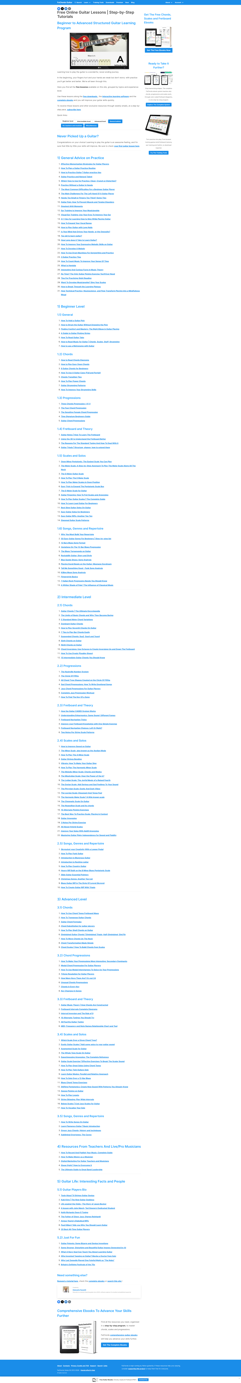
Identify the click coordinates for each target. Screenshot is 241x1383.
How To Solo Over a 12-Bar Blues (76, 1078)
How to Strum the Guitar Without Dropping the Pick (84, 325)
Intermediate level (84, 121)
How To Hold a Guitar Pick (73, 320)
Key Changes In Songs (71, 991)
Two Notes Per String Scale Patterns (77, 732)
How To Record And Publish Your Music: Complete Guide (86, 1153)
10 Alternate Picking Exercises (75, 810)
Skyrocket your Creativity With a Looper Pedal (82, 849)
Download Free (143, 1379)
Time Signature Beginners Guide (75, 416)
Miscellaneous (91, 126)
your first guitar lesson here (126, 146)
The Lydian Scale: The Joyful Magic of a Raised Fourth (85, 780)
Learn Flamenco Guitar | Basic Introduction (80, 1126)
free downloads (90, 96)
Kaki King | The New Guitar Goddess (77, 1200)
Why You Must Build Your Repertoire (77, 534)
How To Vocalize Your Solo (73, 1108)
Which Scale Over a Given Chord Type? (79, 1040)
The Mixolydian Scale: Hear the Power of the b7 (82, 776)
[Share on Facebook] (58, 8)
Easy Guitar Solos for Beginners (75, 512)
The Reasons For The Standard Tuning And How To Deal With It (89, 443)
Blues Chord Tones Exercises (74, 1082)
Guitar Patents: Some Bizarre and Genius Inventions (84, 1243)
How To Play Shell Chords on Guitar (77, 930)
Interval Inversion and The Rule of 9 (77, 1013)
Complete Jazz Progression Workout (77, 693)
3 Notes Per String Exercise (73, 822)
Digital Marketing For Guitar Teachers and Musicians (85, 1161)
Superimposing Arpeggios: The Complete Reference (85, 1057)
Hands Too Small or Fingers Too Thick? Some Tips (83, 198)
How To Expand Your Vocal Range (76, 223)
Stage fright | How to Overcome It (76, 1165)
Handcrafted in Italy (88, 1370)
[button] (78, 2)
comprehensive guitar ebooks (123, 1335)
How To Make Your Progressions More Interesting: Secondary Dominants (94, 961)
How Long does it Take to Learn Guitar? (79, 240)
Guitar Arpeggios (69, 818)
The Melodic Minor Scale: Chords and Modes (81, 772)
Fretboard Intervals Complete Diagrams (79, 1009)
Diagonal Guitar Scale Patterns (75, 520)
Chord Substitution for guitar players (78, 926)
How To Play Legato (70, 1095)
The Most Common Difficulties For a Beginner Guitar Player (88, 189)
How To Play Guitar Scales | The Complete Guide (83, 499)
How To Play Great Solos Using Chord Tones (81, 1065)
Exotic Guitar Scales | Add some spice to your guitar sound (88, 1044)
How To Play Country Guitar (73, 866)
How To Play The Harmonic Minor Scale (79, 767)
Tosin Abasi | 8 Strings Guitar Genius (77, 1195)
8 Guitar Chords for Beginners (74, 368)
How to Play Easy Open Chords (75, 364)
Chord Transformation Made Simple (77, 943)
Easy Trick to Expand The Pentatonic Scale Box (82, 486)
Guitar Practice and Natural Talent (76, 177)
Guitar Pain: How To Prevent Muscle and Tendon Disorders (87, 202)
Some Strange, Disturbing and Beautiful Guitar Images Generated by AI (93, 1248)
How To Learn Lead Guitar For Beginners (79, 503)
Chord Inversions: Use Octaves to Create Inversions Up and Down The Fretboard (98, 649)
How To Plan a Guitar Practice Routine (78, 168)
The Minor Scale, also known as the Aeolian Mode (83, 751)
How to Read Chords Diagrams (75, 360)
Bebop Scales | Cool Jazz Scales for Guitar (80, 1104)
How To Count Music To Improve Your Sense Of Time (85, 261)
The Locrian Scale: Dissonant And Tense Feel (81, 793)
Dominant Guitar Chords (72, 624)
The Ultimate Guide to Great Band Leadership (81, 1169)
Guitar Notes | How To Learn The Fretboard (80, 435)
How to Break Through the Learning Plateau (81, 287)
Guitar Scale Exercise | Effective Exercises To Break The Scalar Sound (93, 1061)
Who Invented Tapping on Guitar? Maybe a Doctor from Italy (88, 1256)
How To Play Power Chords (73, 381)
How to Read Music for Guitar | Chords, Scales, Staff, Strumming (90, 342)
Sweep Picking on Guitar (72, 1091)
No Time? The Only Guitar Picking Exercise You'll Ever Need (88, 274)
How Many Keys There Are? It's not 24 (78, 978)
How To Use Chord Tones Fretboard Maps (80, 913)
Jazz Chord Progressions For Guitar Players (80, 689)
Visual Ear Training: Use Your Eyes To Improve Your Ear (86, 215)
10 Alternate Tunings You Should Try (77, 1018)
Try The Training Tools (158, 153)
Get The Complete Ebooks (115, 1345)
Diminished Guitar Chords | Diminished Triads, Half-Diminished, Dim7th (93, 934)
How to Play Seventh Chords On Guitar (78, 628)
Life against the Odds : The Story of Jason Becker (83, 1204)
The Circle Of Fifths (70, 676)
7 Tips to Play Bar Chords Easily (75, 632)
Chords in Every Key (70, 987)
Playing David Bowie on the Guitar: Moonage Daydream (86, 564)
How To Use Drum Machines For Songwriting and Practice (87, 253)
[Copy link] (69, 8)
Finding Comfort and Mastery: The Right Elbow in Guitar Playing (90, 329)
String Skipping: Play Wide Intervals (77, 1099)
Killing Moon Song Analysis (73, 572)
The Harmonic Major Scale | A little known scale (82, 797)
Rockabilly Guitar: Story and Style (76, 555)
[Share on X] (62, 8)
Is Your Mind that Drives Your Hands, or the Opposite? (85, 232)
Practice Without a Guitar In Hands (77, 185)
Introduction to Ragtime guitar (75, 862)
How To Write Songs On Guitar (75, 1122)
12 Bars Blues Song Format (73, 543)
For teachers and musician (72, 126)
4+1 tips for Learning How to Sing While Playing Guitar (86, 219)
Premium (119, 2)
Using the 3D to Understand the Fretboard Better (83, 439)
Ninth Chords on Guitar (71, 645)
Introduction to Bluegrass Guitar (75, 858)
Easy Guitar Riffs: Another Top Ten (76, 516)
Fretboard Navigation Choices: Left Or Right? (81, 728)
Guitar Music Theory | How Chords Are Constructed (84, 1005)
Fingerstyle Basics (69, 577)
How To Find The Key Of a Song (75, 697)
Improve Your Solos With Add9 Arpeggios (80, 831)
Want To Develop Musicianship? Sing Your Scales (83, 282)
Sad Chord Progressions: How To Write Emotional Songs (86, 684)
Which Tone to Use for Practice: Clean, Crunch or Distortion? (88, 181)
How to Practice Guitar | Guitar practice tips (81, 172)
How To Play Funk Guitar (72, 853)
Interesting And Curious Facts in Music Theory (82, 270)
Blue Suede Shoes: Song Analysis (76, 560)
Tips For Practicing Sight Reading (76, 278)
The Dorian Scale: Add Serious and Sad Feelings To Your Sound (89, 784)
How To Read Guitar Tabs (72, 337)
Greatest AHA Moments (72, 206)
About (59, 1366)
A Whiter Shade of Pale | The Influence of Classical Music (87, 585)
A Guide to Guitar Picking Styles (75, 333)
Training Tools (98, 2)
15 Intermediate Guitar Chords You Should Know (83, 657)
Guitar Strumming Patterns (73, 385)
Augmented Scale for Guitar (74, 1049)
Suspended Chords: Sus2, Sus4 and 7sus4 (80, 636)
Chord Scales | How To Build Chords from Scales (83, 947)
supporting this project (136, 1369)
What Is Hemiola (68, 265)
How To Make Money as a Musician (77, 1157)
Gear (127, 2)
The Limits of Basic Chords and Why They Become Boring (87, 615)
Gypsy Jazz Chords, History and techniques (81, 1130)
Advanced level (100, 121)
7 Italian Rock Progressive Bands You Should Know (84, 581)
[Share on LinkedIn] (65, 8)
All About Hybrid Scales (72, 827)
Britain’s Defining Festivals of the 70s (78, 1264)
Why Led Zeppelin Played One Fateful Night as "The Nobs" (87, 1260)
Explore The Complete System (158, 105)
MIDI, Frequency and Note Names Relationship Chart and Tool (89, 1026)
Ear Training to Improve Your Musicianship (80, 210)
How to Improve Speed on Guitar (76, 746)
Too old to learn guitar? (71, 236)
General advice (115, 121)
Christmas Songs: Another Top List (77, 879)
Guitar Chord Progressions (73, 421)
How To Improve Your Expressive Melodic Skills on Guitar (87, 244)
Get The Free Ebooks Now (158, 50)
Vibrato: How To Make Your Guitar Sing (78, 763)
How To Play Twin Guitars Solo (75, 1070)
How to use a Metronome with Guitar (77, 346)
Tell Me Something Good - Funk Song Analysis (82, 568)
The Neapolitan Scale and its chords (77, 806)
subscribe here (74, 109)
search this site (114, 1281)
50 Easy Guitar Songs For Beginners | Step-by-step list (86, 539)
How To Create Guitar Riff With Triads (78, 887)
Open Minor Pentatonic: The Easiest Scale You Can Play (86, 461)
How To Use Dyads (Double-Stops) (77, 653)
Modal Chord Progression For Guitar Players (81, 965)
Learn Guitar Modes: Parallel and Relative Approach (84, 1074)
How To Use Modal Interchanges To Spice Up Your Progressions (90, 970)
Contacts (66, 1366)
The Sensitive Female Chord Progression (79, 412)
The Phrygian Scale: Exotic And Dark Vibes (80, 789)
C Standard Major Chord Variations (77, 619)
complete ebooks (65, 100)
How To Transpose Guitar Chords (76, 917)
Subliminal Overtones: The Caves (76, 1135)
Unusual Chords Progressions (74, 982)
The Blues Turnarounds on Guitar (76, 551)
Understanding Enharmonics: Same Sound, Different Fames (88, 715)
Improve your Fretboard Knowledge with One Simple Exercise (89, 724)
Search (100, 1366)
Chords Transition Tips (71, 377)
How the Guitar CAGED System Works (78, 711)
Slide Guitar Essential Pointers (74, 875)
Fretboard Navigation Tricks (74, 720)
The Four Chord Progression (73, 408)
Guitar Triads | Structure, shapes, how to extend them (85, 447)
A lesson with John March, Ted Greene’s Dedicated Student (88, 1208)
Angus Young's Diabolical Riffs (75, 1221)
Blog (132, 2)
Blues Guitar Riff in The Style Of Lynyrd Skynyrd (82, 883)
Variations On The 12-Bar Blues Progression (81, 547)
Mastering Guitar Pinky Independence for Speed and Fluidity (88, 835)
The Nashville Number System (75, 672)
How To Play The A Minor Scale (75, 755)
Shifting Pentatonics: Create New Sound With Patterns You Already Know (94, 1087)
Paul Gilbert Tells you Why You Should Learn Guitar (84, 1225)
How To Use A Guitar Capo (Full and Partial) (81, 373)
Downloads (110, 2)
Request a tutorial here (67, 1281)
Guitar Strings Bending (71, 759)
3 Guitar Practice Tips (71, 257)
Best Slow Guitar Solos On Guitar (76, 507)
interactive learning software (115, 96)
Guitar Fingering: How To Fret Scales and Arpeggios (84, 495)
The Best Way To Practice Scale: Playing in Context (84, 814)
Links (105, 1366)
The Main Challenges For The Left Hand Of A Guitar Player (87, 193)
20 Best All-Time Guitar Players (75, 1229)
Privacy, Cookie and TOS (80, 1366)
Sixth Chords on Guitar (71, 641)
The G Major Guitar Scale (72, 474)
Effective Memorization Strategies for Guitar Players (85, 164)
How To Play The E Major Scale (75, 478)
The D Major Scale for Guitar (74, 491)
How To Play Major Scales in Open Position (80, 482)
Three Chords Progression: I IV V (76, 404)
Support (93, 1366)
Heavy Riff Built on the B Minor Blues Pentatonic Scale (85, 870)
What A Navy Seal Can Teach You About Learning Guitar (86, 1252)
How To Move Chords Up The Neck (77, 939)
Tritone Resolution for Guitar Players (77, 974)
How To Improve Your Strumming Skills (78, 390)
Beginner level (68, 121)
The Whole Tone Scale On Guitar (75, 1053)
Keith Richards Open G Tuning (74, 1212)
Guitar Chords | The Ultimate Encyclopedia (80, 611)
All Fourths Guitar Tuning (72, 1022)
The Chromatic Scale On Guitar (75, 801)
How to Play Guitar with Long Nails (76, 227)
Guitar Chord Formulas (71, 922)
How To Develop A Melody (73, 248)
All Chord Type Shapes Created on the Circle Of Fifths (85, 680)
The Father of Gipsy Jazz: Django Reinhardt (81, 1217)
